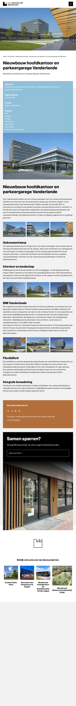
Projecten (11, 56)
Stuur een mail (15, 453)
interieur (45, 270)
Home (5, 56)
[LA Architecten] (13, 4)
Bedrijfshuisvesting (22, 56)
